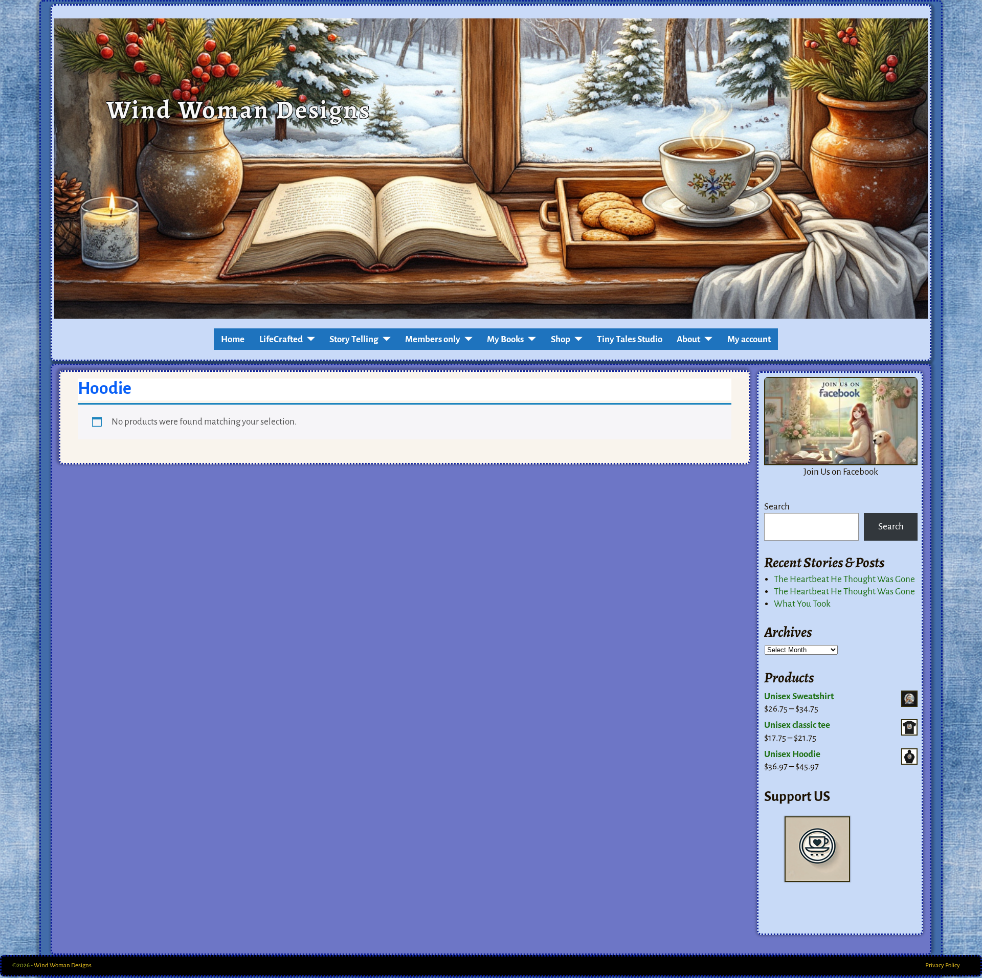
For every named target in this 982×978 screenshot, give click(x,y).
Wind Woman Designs (238, 109)
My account (749, 339)
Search (777, 507)
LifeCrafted (281, 339)
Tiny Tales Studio (629, 339)
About (688, 339)
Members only (432, 339)
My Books (505, 339)
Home (232, 339)
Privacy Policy (942, 965)
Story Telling (353, 339)
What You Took (802, 604)
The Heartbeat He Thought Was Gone (844, 579)
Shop (560, 339)
